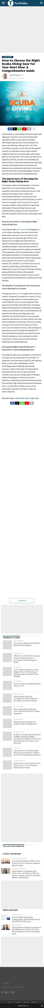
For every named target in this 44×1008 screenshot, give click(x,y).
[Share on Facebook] (10, 128)
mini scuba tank (21, 398)
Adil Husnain (16, 75)
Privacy (26, 1002)
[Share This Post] (14, 128)
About (10, 1002)
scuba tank (34, 398)
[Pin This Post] (24, 128)
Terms (34, 1002)
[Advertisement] (22, 29)
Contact (18, 1002)
